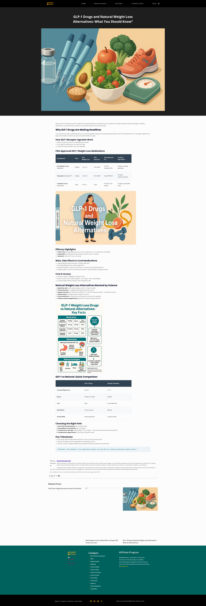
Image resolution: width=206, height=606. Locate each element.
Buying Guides (95, 561)
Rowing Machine (96, 586)
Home (83, 3)
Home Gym (94, 580)
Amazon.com (124, 566)
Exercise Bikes (95, 567)
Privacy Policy (78, 601)
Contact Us (64, 601)
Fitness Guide (95, 569)
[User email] (59, 476)
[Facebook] (50, 476)
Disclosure (71, 601)
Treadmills (94, 589)
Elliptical (93, 564)
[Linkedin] (52, 476)
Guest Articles (95, 575)
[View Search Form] (158, 3)
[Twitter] (56, 476)
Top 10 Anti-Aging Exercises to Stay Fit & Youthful (64, 488)
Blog (155, 3)
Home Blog (94, 578)
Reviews (93, 583)
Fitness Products (96, 572)
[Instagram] (54, 476)
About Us (57, 601)
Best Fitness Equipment (98, 556)
